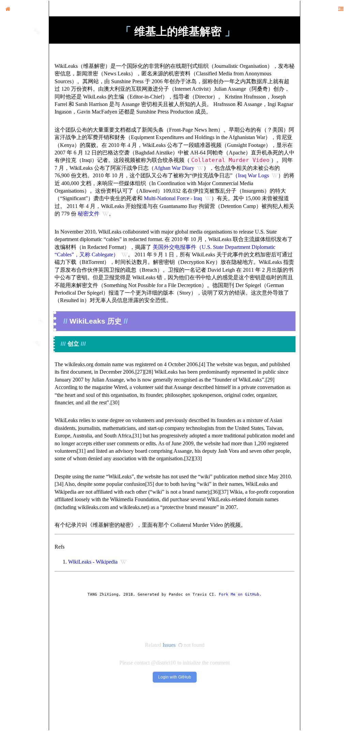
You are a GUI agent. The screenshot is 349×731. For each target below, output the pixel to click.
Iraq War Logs (253, 175)
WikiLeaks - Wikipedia (93, 562)
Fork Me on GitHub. (240, 594)
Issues (169, 645)
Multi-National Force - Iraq (173, 198)
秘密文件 (89, 214)
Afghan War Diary (174, 168)
